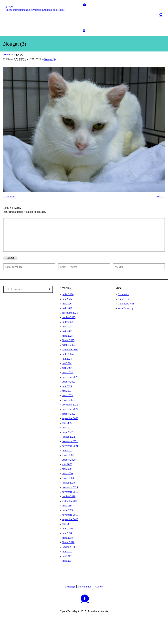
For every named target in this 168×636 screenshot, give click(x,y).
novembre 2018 (70, 514)
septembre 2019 (70, 501)
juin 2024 (67, 358)
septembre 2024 (70, 349)
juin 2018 (67, 533)
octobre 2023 (68, 381)
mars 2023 (67, 395)
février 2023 (68, 400)
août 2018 (67, 524)
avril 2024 (67, 367)
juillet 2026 (68, 294)
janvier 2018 (68, 546)
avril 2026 (67, 308)
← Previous (9, 196)
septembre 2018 (70, 519)
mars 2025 (67, 335)
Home (6, 54)
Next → (160, 196)
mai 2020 (67, 468)
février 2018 (68, 542)
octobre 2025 (68, 317)
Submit (10, 257)
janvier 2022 (68, 436)
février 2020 (68, 478)
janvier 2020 (68, 482)
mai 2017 (67, 556)
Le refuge (70, 586)
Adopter (99, 586)
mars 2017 (67, 560)
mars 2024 (67, 372)
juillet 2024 (68, 354)
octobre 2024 (68, 344)
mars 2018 (67, 537)
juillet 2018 (68, 528)
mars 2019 (67, 510)
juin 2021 (67, 450)
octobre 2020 (68, 459)
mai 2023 (67, 390)
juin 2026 (67, 299)
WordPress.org (125, 308)
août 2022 (67, 423)
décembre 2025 (70, 312)
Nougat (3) (50, 59)
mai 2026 (67, 303)
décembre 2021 (70, 441)
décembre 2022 (70, 404)
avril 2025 (67, 331)
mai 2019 (67, 505)
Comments (126, 303)
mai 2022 (67, 427)
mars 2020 (67, 473)
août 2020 (67, 464)
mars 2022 (67, 432)
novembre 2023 (70, 377)
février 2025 (68, 340)
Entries (124, 299)
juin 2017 (67, 551)
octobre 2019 (68, 496)
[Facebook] (84, 5)
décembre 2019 (70, 487)
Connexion (123, 294)
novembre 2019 (70, 491)
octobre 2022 (68, 413)
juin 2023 (67, 386)
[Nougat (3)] (84, 129)
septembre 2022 (70, 418)
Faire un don (84, 586)
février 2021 (68, 455)
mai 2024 (67, 363)
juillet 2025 (68, 322)
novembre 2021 (70, 445)
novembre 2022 (70, 409)
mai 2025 (67, 326)
